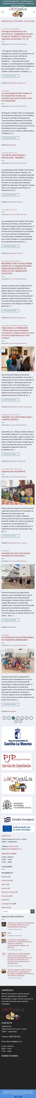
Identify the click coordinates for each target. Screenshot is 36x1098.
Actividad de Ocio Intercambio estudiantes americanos (16, 554)
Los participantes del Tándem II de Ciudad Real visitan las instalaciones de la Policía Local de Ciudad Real (17, 97)
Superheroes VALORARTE (13, 471)
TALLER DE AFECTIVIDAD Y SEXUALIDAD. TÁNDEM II (14, 156)
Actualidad (5, 29)
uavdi (4, 900)
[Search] (33, 12)
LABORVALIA (23, 44)
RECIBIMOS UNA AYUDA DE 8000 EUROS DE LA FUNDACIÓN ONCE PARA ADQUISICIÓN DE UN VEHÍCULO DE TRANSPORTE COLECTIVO (17, 268)
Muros (12, 469)
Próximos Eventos (8, 892)
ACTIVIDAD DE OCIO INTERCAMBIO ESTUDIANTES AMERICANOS (18, 638)
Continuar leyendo (10, 76)
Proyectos (13, 153)
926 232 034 (13, 846)
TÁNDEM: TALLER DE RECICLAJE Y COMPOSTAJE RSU (17, 418)
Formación (13, 325)
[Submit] (32, 911)
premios (5, 888)
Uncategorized (15, 29)
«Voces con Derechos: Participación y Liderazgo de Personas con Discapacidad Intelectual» (21, 925)
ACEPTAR (18, 1096)
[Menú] (3, 12)
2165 (9, 933)
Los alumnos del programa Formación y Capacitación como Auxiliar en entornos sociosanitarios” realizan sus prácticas (20, 943)
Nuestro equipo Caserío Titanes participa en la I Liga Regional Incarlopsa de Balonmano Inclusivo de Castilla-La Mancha (21, 972)
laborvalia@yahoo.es (14, 849)
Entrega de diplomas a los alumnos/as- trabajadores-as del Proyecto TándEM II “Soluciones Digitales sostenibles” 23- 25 (17, 35)
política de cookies (18, 1094)
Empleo (4, 877)
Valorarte (5, 907)
